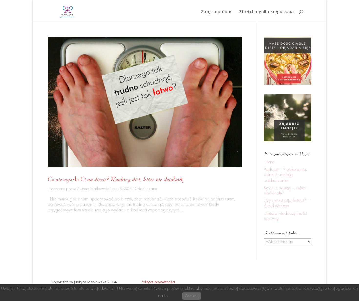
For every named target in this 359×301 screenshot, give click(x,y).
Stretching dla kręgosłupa (266, 12)
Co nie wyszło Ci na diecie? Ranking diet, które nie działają (115, 179)
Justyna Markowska (93, 189)
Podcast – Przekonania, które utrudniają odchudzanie (285, 175)
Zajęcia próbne (217, 12)
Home (269, 162)
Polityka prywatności (157, 282)
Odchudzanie (146, 189)
